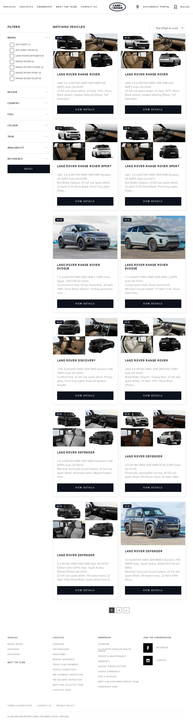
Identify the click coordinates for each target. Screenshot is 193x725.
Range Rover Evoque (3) (29, 67)
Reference (15, 158)
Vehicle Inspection (64, 669)
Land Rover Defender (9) (29, 55)
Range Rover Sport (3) (28, 72)
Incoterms (59, 654)
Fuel (11, 114)
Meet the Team (66, 6)
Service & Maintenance (112, 656)
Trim (11, 136)
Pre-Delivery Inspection (67, 679)
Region (12, 92)
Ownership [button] (44, 6)
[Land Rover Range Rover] (85, 51)
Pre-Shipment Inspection (68, 674)
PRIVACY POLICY (65, 705)
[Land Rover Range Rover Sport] (85, 142)
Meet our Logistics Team (68, 685)
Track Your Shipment (65, 664)
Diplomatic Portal (156, 6)
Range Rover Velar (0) (28, 78)
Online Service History (112, 666)
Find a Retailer (107, 676)
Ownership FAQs (108, 686)
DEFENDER (13, 649)
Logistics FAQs (62, 690)
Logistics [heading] (58, 637)
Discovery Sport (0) (26, 50)
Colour (13, 125)
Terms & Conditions (20, 705)
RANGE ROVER (15, 644)
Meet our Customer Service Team (118, 681)
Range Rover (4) (24, 61)
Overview (58, 644)
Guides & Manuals (109, 671)
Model (12, 37)
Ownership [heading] (104, 637)
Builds (185, 6)
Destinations (61, 649)
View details (85, 109)
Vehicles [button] (9, 6)
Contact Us (89, 6)
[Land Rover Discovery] (85, 336)
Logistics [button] (26, 6)
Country (14, 103)
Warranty (104, 661)
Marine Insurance (64, 659)
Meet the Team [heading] (16, 662)
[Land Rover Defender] (85, 428)
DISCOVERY (14, 654)
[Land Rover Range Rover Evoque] (85, 237)
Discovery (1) (23, 44)
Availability (16, 147)
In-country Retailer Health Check (114, 650)
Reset (29, 169)
